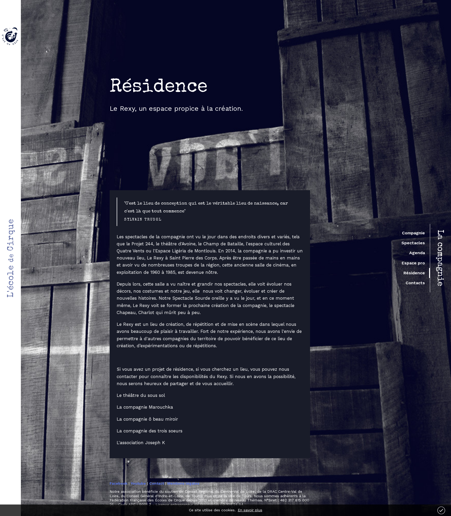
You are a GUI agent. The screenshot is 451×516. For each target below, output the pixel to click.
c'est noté (441, 510)
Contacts (415, 282)
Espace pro (413, 262)
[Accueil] (10, 36)
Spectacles (413, 242)
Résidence (414, 272)
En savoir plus (250, 510)
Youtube (138, 483)
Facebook (118, 483)
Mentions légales (183, 483)
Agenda (417, 252)
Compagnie (413, 232)
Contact (156, 483)
